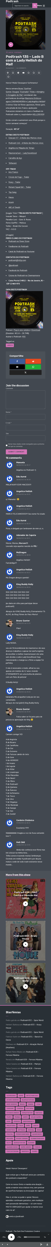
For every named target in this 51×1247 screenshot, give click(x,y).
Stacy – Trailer (14, 182)
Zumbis (34, 1151)
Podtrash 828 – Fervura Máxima (28, 1059)
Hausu (11, 197)
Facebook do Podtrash (18, 270)
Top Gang (12, 192)
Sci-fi (9, 1143)
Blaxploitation (28, 1100)
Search (34, 5)
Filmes (9, 1117)
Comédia (20, 1108)
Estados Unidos (13, 1113)
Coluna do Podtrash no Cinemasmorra (24, 275)
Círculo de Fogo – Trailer (19, 177)
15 (4, 1237)
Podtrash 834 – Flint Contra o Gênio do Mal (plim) (26, 895)
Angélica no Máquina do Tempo (21, 148)
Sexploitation (19, 1143)
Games (25, 1117)
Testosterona (12, 1151)
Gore (9, 1121)
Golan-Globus (36, 1117)
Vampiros (25, 1151)
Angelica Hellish (24, 491)
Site (7, 433)
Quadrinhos (37, 1134)
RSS (24, 336)
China (38, 1104)
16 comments (21, 68)
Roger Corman (22, 1138)
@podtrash (13, 265)
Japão (28, 1125)
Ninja (39, 1130)
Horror (17, 1121)
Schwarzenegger (37, 1138)
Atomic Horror (13, 1100)
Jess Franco (13, 172)
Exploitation (27, 1113)
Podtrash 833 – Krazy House (25, 937)
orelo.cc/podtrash (16, 1216)
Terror (37, 1147)
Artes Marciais (32, 1095)
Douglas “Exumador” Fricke (23, 91)
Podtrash (18, 52)
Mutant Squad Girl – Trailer (20, 187)
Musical (31, 1130)
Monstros (11, 1130)
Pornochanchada (22, 1134)
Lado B (10, 52)
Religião (10, 1138)
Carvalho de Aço (15, 158)
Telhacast (13, 163)
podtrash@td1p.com (17, 260)
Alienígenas (11, 1095)
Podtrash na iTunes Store (19, 241)
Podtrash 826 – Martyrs (31, 1064)
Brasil (22, 1104)
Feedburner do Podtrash (18, 246)
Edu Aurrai (21, 476)
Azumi (11, 202)
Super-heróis (26, 1147)
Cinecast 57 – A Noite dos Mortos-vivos (25, 138)
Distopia (29, 1108)
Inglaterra (11, 1125)
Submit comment (16, 452)
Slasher (31, 1143)
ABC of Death (14, 207)
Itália (20, 1125)
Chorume (10, 1108)
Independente (28, 1121)
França (17, 1117)
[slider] (32, 1237)
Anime (21, 1095)
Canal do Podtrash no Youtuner (22, 251)
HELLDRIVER (38, 114)
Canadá (30, 1104)
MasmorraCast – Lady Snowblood (23, 153)
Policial (10, 1134)
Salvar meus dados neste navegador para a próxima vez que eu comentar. (26, 445)
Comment (9, 388)
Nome (8, 412)
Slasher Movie (12, 1147)
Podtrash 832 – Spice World (25, 979)
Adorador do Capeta (26, 535)
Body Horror (12, 1104)
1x (45, 1237)
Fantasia (39, 1113)
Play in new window (22, 330)
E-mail (9, 423)
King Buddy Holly (24, 584)
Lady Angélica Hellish (36, 101)
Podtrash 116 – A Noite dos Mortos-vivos (26, 143)
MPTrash (21, 1130)
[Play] (11, 1237)
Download (35, 330)
